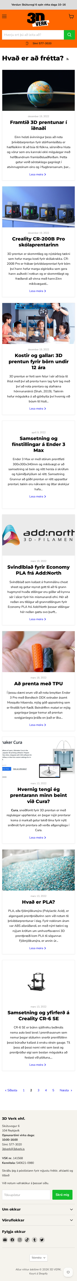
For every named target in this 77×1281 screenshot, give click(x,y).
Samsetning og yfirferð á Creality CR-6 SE (38, 1015)
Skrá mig (62, 1194)
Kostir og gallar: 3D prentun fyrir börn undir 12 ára (39, 361)
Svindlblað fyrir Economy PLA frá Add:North (38, 570)
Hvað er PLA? (38, 902)
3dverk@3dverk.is (13, 1149)
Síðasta (12, 1090)
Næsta (65, 1090)
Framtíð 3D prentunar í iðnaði (38, 125)
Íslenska (36, 1257)
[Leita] (69, 35)
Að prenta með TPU (38, 683)
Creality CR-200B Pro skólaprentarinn (38, 242)
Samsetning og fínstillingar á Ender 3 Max (38, 444)
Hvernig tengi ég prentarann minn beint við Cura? (38, 795)
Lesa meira (36, 174)
